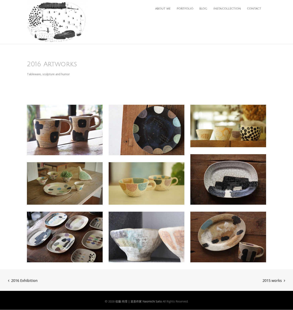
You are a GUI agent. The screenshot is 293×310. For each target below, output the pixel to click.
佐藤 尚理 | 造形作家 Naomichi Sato (138, 301)
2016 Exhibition (24, 280)
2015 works (272, 280)
